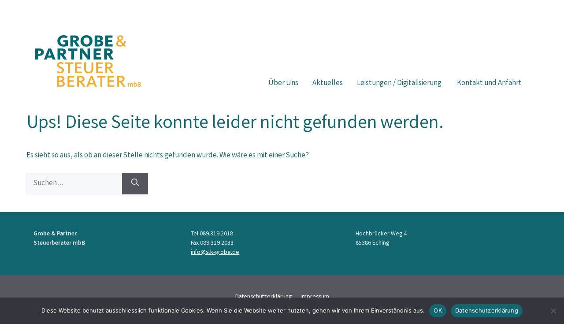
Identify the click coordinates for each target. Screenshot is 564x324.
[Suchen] (135, 183)
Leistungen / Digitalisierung (400, 84)
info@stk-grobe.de (215, 252)
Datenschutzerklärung (486, 310)
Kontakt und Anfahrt (489, 84)
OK (438, 310)
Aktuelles (327, 84)
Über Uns (283, 84)
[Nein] (553, 310)
